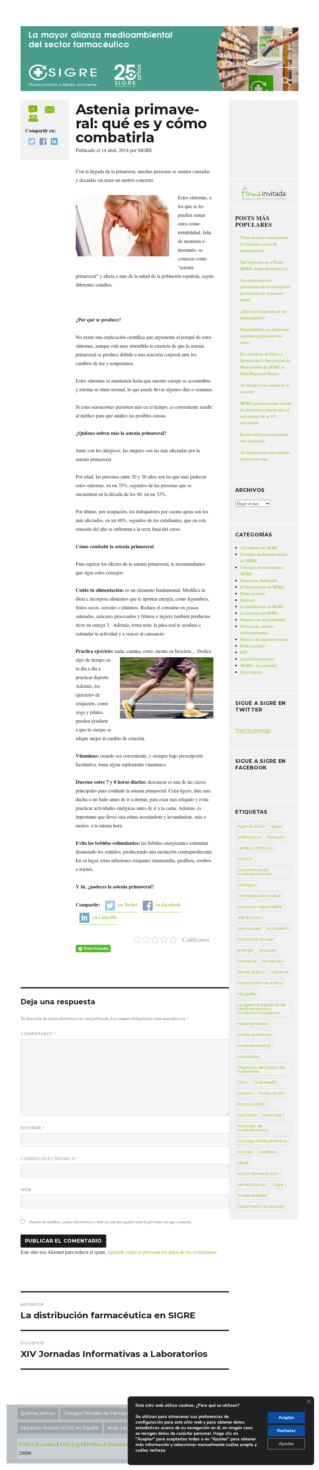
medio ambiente (254, 1034)
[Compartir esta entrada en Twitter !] (30, 142)
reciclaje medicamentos (262, 1140)
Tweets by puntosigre (253, 730)
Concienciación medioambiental (254, 871)
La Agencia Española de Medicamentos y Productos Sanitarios (261, 1008)
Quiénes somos (38, 1413)
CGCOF (245, 858)
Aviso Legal (71, 1444)
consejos (246, 884)
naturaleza (248, 1056)
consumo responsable (260, 906)
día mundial (249, 928)
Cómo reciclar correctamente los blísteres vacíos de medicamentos (264, 244)
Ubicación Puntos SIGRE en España (59, 1428)
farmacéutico (251, 971)
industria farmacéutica (260, 982)
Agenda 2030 (251, 826)
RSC (244, 652)
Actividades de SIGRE (259, 547)
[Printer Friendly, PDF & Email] (93, 948)
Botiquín (275, 837)
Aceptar (286, 1417)
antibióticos (249, 837)
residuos (267, 1151)
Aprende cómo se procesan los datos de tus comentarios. (162, 1252)
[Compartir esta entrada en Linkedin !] (53, 142)
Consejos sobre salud (258, 895)
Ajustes (286, 1444)
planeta (245, 1093)
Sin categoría (251, 672)
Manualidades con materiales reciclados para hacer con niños (264, 335)
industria (279, 971)
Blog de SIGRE (53, 12)
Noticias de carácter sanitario (264, 639)
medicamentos (253, 1023)
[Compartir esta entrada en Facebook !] (41, 142)
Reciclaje (272, 1114)
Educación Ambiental (258, 580)
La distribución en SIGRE (261, 606)
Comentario (38, 1033)
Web (26, 1189)
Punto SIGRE (271, 1093)
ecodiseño (278, 928)
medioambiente (254, 1045)
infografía (246, 993)
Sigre (278, 1184)
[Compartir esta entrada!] (50, 108)
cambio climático (255, 847)
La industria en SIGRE (259, 613)
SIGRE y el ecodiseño (258, 665)
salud (242, 1162)
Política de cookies (37, 1444)
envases (267, 950)
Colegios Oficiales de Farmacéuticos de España (115, 1413)
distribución (249, 917)
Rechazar (286, 1431)
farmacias (272, 961)
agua (276, 826)
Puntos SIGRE (250, 1103)
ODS (242, 1082)
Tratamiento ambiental (260, 1206)
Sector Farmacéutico (257, 659)
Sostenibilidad (251, 1195)
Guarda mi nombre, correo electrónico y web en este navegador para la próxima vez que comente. (110, 1222)
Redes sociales (252, 646)
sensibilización (251, 1184)
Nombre (33, 1127)
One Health (265, 1082)
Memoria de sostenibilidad (262, 619)
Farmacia (246, 961)
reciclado (247, 1114)
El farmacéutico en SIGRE (262, 587)
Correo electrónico (50, 1158)
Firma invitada (252, 593)
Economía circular (255, 939)
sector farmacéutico (258, 1173)
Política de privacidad (108, 1444)
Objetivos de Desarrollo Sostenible (261, 1069)
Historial (247, 600)
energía (245, 950)
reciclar (245, 1151)
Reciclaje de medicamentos (253, 1127)
